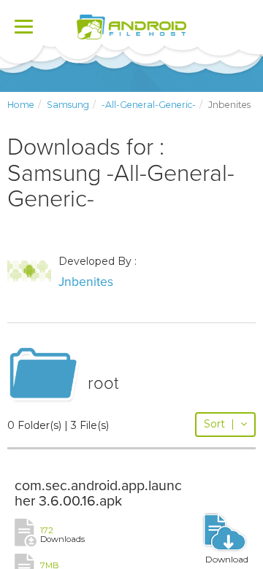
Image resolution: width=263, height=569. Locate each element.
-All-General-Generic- (149, 104)
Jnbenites (85, 282)
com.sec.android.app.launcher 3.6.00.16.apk (98, 494)
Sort (219, 423)
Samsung (68, 104)
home (20, 104)
